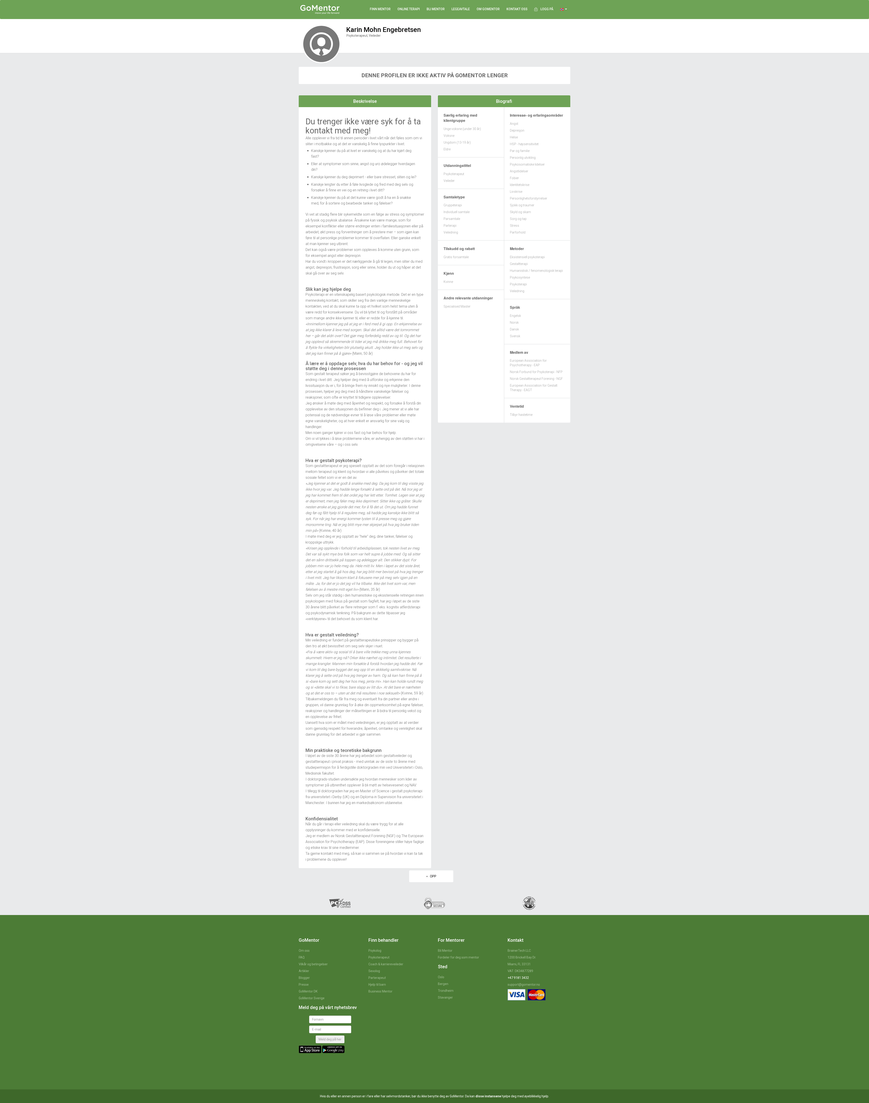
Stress (514, 225)
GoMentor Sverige (312, 998)
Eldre (447, 149)
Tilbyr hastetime (521, 415)
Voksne (449, 135)
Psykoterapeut (454, 174)
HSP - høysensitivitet (524, 144)
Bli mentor (436, 9)
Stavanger (445, 997)
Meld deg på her (330, 1039)
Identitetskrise (519, 185)
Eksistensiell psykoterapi (527, 257)
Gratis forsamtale (456, 257)
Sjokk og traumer (522, 205)
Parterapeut (377, 978)
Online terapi (408, 9)
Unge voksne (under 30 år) (462, 129)
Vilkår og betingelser (313, 964)
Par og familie (520, 151)
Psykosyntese (520, 277)
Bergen (443, 984)
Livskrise (516, 191)
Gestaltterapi (519, 264)
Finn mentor (380, 9)
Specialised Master (457, 306)
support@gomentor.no (524, 984)
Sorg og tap (518, 219)
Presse (304, 984)
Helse (514, 137)
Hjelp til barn (377, 984)
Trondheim (446, 990)
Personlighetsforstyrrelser (528, 198)
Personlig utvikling (523, 157)
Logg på (546, 9)
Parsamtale (452, 219)
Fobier (514, 178)
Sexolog (374, 971)
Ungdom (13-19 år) (457, 142)
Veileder (449, 181)
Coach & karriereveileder (385, 964)
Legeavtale (460, 9)
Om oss (304, 950)
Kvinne (448, 282)
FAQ (302, 957)
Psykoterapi (518, 284)
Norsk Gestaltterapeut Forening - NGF (536, 379)
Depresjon (517, 130)
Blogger (304, 978)
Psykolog (374, 950)
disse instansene (488, 1096)
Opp (432, 876)
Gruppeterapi (453, 205)
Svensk (515, 336)
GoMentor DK (308, 991)
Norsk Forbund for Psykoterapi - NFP (536, 372)
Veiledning (451, 232)
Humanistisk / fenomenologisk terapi (536, 270)
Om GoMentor (488, 9)
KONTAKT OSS (517, 9)
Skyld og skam (520, 212)
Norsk (514, 322)
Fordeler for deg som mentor (458, 957)
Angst (514, 123)
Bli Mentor (445, 950)
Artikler (304, 971)
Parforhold (517, 232)
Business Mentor (380, 991)
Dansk (514, 329)
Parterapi (450, 225)
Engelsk (515, 316)
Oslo (441, 977)
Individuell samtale (457, 212)
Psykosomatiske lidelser (527, 164)
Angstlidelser (519, 171)
